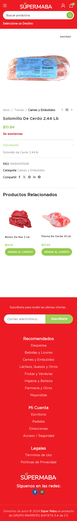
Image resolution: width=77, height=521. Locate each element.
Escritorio (38, 414)
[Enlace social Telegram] (39, 177)
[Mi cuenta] (63, 5)
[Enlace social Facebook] (19, 177)
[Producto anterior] (62, 110)
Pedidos (38, 421)
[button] (20, 252)
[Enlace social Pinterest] (29, 177)
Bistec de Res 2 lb (17, 237)
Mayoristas (38, 395)
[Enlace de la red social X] (24, 177)
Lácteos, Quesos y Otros (39, 366)
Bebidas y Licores (39, 352)
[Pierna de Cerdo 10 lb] (56, 218)
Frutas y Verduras (39, 374)
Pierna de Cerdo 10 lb (56, 236)
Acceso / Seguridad (38, 435)
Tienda (19, 109)
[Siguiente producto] (71, 110)
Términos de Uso (38, 455)
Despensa (38, 345)
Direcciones (38, 428)
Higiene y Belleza (38, 381)
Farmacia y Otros (38, 388)
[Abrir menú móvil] (5, 5)
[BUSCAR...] (70, 15)
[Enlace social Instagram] (42, 492)
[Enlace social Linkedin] (34, 177)
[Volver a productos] (67, 110)
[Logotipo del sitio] (36, 5)
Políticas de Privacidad (38, 462)
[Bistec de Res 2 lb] (20, 219)
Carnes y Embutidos (41, 109)
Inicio (6, 109)
